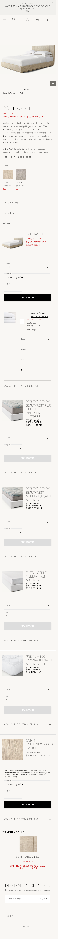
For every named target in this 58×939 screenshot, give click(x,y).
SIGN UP (43, 899)
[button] (24, 89)
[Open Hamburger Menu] (4, 19)
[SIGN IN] (37, 19)
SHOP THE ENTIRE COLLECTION (17, 157)
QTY (8, 284)
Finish (8, 273)
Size (8, 263)
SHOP (27, 11)
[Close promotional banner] (53, 3)
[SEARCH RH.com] (13, 19)
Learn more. (43, 152)
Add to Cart (28, 297)
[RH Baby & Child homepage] (28, 19)
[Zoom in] (53, 83)
